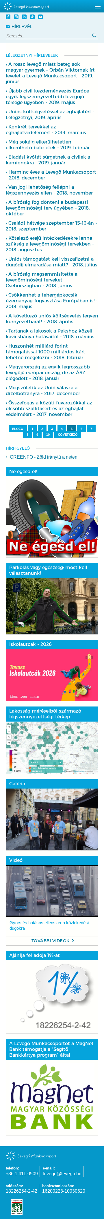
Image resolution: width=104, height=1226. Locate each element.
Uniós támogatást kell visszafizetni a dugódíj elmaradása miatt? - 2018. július (51, 262)
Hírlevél (22, 26)
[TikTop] (33, 17)
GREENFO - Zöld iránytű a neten (43, 457)
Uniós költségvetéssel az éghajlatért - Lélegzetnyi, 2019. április (50, 114)
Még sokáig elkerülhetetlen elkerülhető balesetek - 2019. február (48, 144)
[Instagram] (17, 17)
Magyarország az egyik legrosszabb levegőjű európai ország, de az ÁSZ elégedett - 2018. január (48, 372)
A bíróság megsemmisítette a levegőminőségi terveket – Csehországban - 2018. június (41, 279)
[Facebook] (9, 17)
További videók (50, 940)
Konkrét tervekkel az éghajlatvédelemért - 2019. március (46, 129)
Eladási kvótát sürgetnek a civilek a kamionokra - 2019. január (48, 160)
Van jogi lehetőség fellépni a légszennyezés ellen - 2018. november (49, 190)
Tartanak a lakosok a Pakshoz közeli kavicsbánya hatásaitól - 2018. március (50, 333)
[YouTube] (41, 17)
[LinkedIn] (25, 17)
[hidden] (52, 6)
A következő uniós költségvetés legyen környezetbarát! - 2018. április (52, 318)
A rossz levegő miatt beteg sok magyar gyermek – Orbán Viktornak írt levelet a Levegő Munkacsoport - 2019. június (50, 72)
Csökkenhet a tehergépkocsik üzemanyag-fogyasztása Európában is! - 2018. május (52, 300)
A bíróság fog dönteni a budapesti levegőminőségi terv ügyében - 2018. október (48, 208)
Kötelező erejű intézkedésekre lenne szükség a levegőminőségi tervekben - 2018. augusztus (50, 244)
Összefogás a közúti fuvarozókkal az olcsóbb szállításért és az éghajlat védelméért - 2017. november (49, 408)
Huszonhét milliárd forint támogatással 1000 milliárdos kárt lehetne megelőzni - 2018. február (45, 351)
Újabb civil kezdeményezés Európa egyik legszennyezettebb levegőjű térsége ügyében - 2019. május (47, 96)
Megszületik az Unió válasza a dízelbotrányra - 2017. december (43, 390)
